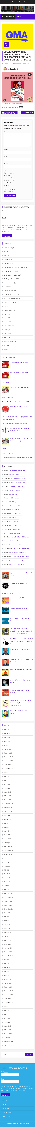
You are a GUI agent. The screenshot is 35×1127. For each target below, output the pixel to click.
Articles (6, 259)
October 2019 (8, 1045)
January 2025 (8, 800)
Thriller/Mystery (8, 341)
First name (5, 211)
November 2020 (8, 995)
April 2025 (7, 788)
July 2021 (6, 963)
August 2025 (7, 772)
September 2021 (8, 956)
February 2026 (8, 749)
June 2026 (7, 733)
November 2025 (8, 761)
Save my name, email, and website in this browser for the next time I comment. (9, 179)
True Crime (7, 345)
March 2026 (7, 745)
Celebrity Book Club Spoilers (12, 275)
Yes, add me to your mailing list (9, 190)
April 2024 (7, 835)
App (5, 251)
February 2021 (8, 983)
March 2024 (7, 839)
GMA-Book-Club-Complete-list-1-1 (10, 107)
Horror (6, 306)
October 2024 (8, 811)
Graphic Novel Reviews (10, 298)
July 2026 (6, 729)
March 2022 (7, 932)
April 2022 (7, 928)
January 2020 (8, 1034)
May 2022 (7, 924)
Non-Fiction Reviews (10, 326)
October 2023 (8, 858)
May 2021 (7, 971)
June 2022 (7, 920)
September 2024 (8, 815)
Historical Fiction (9, 302)
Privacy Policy (8, 2)
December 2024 (8, 803)
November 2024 (8, 807)
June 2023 (7, 874)
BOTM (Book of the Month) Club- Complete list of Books (9, 113)
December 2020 (8, 991)
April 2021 (7, 975)
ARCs (5, 255)
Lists (5, 318)
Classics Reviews (9, 283)
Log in (4, 1104)
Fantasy (6, 287)
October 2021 (8, 952)
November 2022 (8, 901)
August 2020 (7, 1006)
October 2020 (8, 998)
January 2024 (8, 846)
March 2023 (7, 885)
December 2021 (8, 944)
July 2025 (6, 776)
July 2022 (6, 917)
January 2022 (8, 940)
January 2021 (8, 987)
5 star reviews (8, 248)
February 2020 (8, 1030)
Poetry (6, 329)
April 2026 (7, 741)
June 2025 (7, 780)
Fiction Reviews (8, 290)
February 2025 (8, 796)
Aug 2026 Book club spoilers (17, 470)
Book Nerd (8, 63)
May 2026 (7, 737)
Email (6, 156)
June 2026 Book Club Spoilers (20, 537)
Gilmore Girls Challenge (10, 294)
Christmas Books (27, 112)
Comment (7, 132)
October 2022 (8, 905)
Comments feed (7, 1112)
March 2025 (7, 792)
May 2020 (7, 1018)
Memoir (6, 322)
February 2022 (8, 936)
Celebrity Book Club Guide (11, 271)
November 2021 (8, 948)
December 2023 (8, 850)
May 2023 (7, 878)
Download (21, 107)
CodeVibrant (26, 1123)
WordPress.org (7, 1116)
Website (6, 163)
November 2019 (8, 1041)
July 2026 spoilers (14, 494)
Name (6, 149)
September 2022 (8, 909)
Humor (6, 314)
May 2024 (7, 831)
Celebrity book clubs (24, 63)
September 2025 (8, 768)
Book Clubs (7, 263)
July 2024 (6, 823)
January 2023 (8, 893)
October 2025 (8, 764)
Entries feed (6, 1108)
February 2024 (8, 842)
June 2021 (7, 967)
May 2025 (7, 784)
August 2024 (7, 819)
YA (5, 349)
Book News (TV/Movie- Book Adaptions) (15, 267)
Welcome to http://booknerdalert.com (22, 2)
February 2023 (8, 889)
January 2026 (8, 753)
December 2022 (8, 897)
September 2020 (8, 1002)
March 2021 (7, 979)
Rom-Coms (7, 333)
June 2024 (7, 827)
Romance (7, 337)
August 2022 (7, 913)
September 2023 (8, 862)
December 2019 (8, 1037)
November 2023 (8, 854)
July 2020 (6, 1010)
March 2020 (7, 1026)
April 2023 (7, 881)
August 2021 (7, 959)
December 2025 (8, 757)
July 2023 (6, 870)
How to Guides (8, 310)
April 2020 (7, 1022)
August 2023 (7, 866)
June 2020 (7, 1014)
